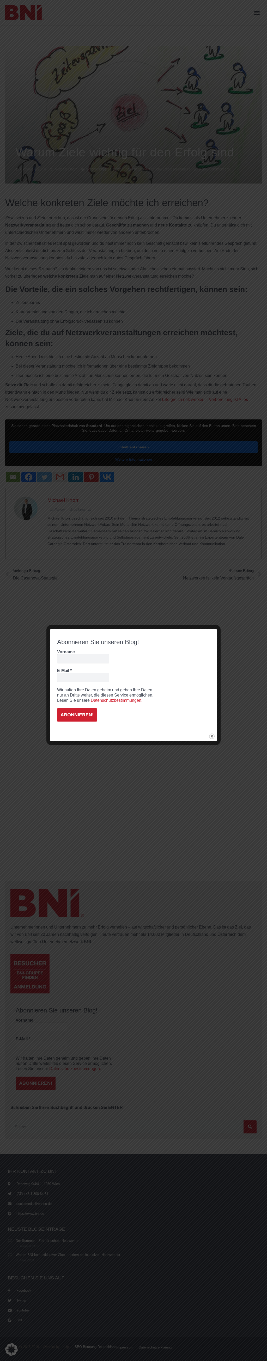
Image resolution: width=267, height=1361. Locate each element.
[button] (11, 1349)
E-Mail (64, 671)
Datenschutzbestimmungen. (116, 700)
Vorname (66, 652)
